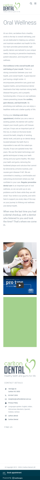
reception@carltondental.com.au (19, 399)
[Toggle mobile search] (31, 3)
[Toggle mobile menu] (35, 3)
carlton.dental (13, 416)
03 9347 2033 (13, 395)
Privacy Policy (13, 403)
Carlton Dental (13, 419)
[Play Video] (20, 285)
